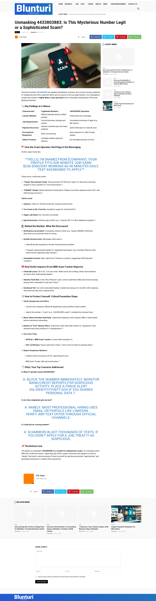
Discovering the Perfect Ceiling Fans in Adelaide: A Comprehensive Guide (117, 71)
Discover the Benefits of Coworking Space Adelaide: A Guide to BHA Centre (124, 82)
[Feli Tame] (17, 37)
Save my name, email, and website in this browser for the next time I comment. (61, 576)
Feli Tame (23, 37)
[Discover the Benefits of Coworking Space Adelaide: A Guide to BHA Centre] (107, 82)
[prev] (136, 14)
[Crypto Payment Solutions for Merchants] (107, 106)
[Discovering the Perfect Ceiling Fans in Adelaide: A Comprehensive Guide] (119, 57)
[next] (140, 14)
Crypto (116, 101)
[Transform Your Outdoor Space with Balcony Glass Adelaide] (107, 94)
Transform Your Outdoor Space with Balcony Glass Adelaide (122, 93)
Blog (17, 32)
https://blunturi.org (41, 478)
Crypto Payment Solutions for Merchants (81, 14)
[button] (138, 8)
